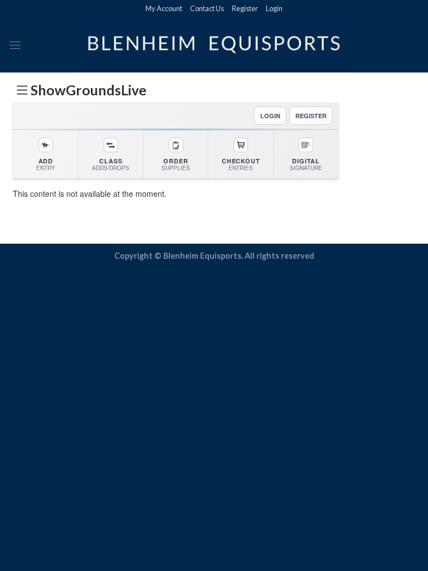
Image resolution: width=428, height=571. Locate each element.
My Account (163, 8)
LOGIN (270, 116)
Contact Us (207, 8)
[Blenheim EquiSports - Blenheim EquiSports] (214, 44)
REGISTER (311, 116)
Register (245, 8)
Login (274, 8)
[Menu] (15, 45)
